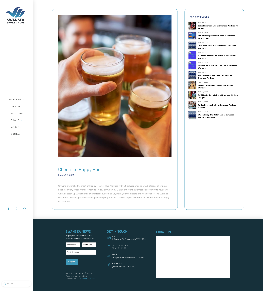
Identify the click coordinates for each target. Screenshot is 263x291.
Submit (71, 261)
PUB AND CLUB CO (86, 278)
